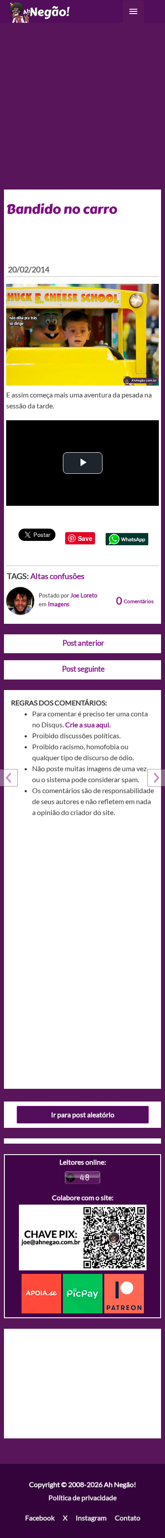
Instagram (91, 1517)
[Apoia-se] (42, 1292)
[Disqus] (82, 949)
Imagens (59, 604)
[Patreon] (124, 1292)
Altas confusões (57, 576)
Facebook (40, 1517)
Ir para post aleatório (82, 1114)
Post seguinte (83, 668)
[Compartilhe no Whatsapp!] (127, 538)
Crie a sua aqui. (87, 724)
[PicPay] (83, 1292)
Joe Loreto (83, 595)
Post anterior (83, 642)
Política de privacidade (82, 1497)
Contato (127, 1517)
